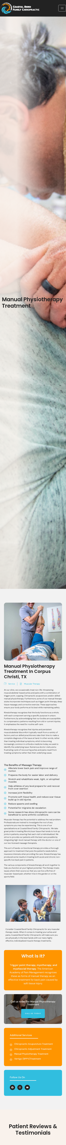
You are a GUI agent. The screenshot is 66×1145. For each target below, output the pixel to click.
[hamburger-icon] (62, 8)
